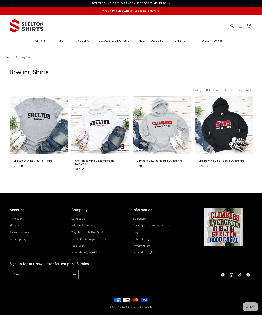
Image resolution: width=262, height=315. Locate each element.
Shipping (15, 225)
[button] (232, 26)
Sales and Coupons (83, 225)
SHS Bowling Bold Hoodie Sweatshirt (221, 160)
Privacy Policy (141, 245)
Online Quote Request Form (88, 239)
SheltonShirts (125, 307)
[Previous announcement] (11, 3)
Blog (135, 232)
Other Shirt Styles (144, 252)
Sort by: (197, 90)
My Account (17, 218)
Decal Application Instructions (152, 225)
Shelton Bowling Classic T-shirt (32, 160)
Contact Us (78, 218)
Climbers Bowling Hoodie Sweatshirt (159, 160)
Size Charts (140, 218)
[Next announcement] (251, 3)
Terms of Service (20, 232)
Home (7, 57)
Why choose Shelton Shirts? (88, 232)
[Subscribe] (74, 274)
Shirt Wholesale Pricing (85, 252)
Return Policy (141, 239)
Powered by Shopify (142, 307)
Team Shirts (78, 245)
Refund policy (18, 239)
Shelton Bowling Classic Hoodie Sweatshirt (94, 162)
